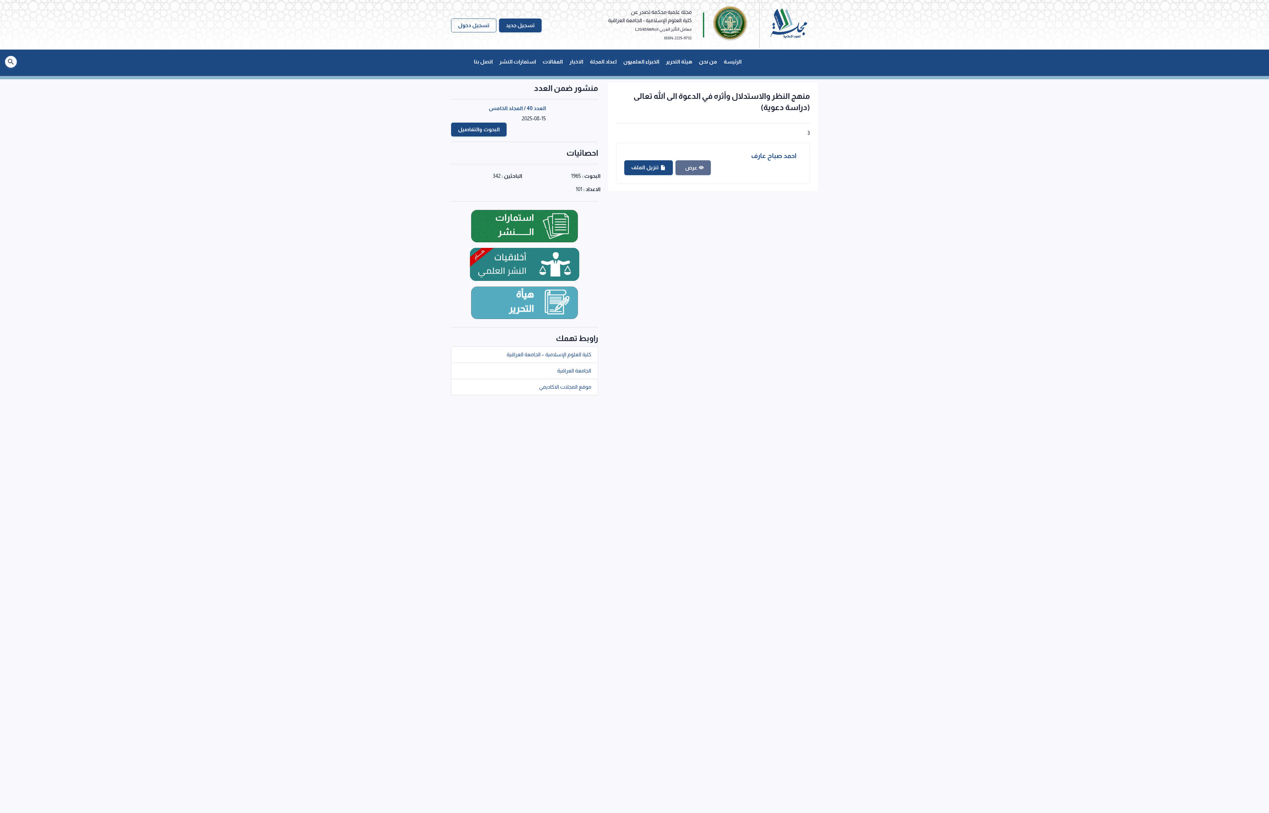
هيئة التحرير (679, 61)
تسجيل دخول (473, 25)
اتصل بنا (483, 61)
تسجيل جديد (520, 25)
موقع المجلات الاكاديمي (565, 387)
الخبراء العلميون (641, 61)
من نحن (708, 61)
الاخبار (576, 61)
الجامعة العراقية (574, 370)
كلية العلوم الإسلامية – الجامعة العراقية (549, 354)
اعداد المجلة (603, 61)
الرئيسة (733, 61)
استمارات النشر (517, 61)
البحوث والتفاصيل (479, 129)
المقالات (553, 61)
